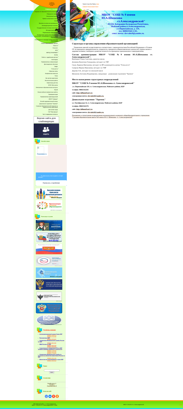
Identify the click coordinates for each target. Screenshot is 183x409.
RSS (98, 4)
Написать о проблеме (51, 183)
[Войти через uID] (46, 396)
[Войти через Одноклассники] (57, 396)
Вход (97, 6)
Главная (85, 6)
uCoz (180, 404)
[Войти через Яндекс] (53, 396)
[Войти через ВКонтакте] (50, 396)
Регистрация (91, 6)
